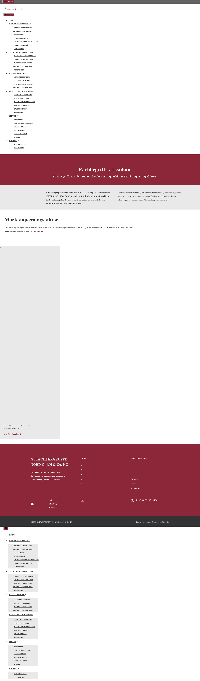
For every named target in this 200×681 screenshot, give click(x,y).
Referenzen (19, 34)
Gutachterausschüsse (23, 123)
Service (12, 116)
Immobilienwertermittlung (26, 41)
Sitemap (17, 137)
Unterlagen (19, 49)
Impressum (147, 522)
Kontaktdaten (20, 144)
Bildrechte (165, 522)
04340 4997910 (42, 500)
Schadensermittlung (23, 95)
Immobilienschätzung (23, 45)
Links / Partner (20, 134)
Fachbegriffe (20, 127)
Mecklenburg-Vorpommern (141, 474)
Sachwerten (38, 231)
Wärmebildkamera (22, 80)
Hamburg (134, 470)
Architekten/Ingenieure (24, 102)
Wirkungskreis (20, 130)
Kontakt (13, 141)
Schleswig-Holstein (138, 465)
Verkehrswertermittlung (21, 52)
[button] (6, 153)
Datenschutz (156, 522)
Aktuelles (18, 119)
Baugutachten (20, 109)
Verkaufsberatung (22, 77)
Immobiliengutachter (23, 59)
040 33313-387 (42, 504)
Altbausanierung (21, 98)
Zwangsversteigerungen (25, 56)
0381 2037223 (42, 507)
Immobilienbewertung (19, 24)
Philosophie (19, 148)
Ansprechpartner (21, 105)
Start (11, 20)
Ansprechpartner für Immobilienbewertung (23, 29)
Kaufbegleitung (21, 38)
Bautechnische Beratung (21, 91)
